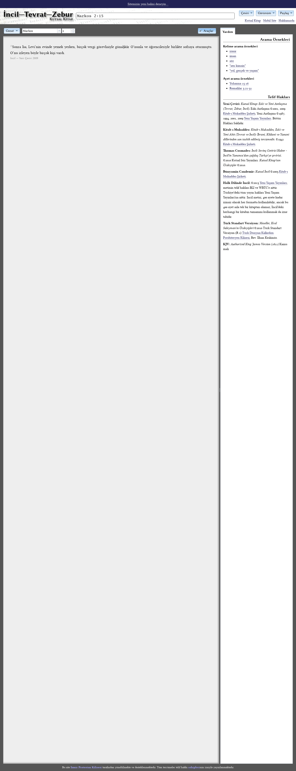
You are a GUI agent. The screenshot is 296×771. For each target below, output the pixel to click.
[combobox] (41, 30)
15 (11, 46)
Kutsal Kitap (253, 20)
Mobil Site (269, 20)
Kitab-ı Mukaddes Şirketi (239, 113)
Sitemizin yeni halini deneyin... (148, 4)
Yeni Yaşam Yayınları (257, 118)
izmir (233, 51)
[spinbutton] (66, 31)
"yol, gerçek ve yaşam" (244, 70)
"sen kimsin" (238, 66)
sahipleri (194, 767)
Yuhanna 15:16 (239, 83)
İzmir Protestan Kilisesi (86, 767)
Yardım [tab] (228, 32)
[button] (246, 13)
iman (233, 56)
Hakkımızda (286, 20)
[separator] (219, 395)
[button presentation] (59, 31)
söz (232, 61)
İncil (38, 14)
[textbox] (40, 31)
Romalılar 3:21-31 (241, 88)
